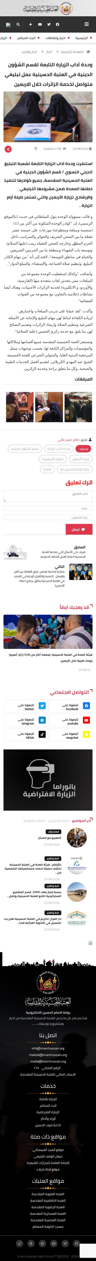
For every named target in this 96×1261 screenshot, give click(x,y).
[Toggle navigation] (87, 24)
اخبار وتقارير (29, 52)
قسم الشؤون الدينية (25, 449)
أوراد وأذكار (48, 1119)
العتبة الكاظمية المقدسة (48, 1200)
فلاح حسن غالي (68, 440)
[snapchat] (31, 1243)
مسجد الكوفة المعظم (48, 1227)
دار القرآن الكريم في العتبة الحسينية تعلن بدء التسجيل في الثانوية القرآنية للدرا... (32, 920)
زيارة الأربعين (80, 459)
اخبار (49, 52)
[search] (18, 24)
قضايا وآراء (53, 831)
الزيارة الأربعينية (53, 459)
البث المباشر (48, 1106)
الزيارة (47, 469)
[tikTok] (19, 1243)
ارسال (76, 529)
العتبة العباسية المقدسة (48, 1220)
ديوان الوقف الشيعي (48, 1156)
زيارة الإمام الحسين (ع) (74, 469)
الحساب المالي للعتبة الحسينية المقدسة (48, 1074)
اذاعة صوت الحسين (48, 1125)
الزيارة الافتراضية (48, 1112)
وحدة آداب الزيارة (58, 449)
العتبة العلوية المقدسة (48, 1194)
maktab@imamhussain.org (48, 1055)
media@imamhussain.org (48, 1061)
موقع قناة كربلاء (48, 1169)
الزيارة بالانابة (48, 1099)
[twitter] (49, 24)
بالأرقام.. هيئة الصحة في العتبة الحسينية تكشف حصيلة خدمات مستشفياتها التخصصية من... (33, 868)
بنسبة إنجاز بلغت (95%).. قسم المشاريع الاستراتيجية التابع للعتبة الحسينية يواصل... (34, 894)
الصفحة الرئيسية (72, 52)
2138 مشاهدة (53, 148)
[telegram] (42, 1243)
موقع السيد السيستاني (48, 1150)
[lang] (8, 24)
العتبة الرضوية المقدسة (48, 1207)
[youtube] (40, 24)
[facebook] (58, 24)
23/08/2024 (80, 148)
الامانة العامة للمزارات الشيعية (48, 1163)
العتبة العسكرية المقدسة (48, 1213)
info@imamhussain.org (48, 1048)
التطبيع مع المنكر (49, 837)
